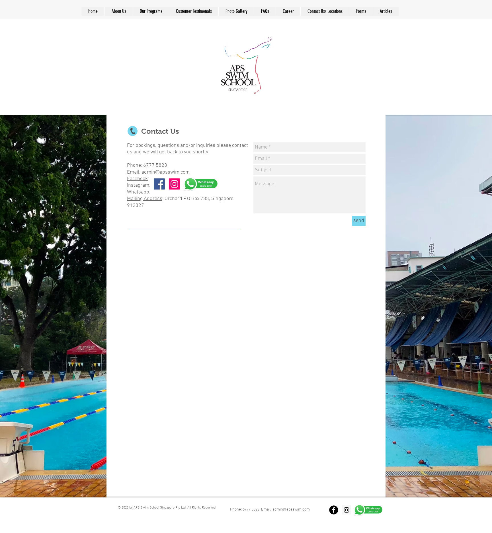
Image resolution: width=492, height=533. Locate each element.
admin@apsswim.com (166, 172)
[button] (265, 11)
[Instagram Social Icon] (174, 184)
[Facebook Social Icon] (159, 184)
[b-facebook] (333, 510)
